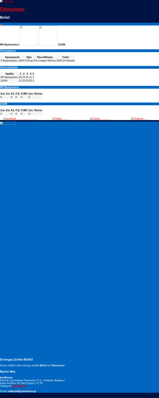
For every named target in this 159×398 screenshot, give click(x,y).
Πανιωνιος (12, 9)
